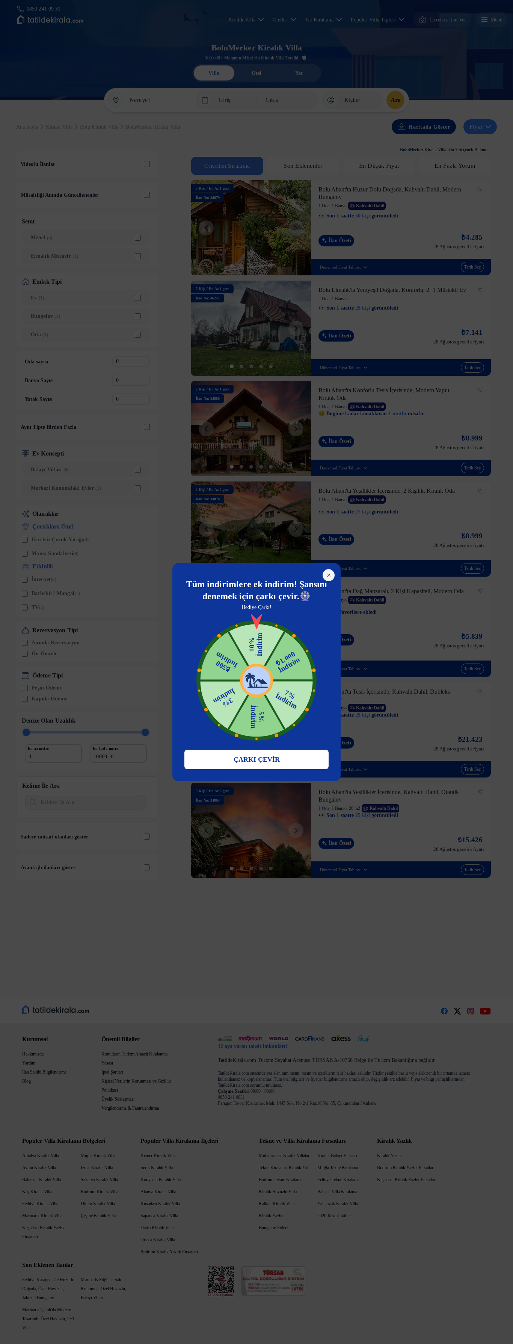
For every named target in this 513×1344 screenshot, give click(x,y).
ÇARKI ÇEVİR (257, 759)
